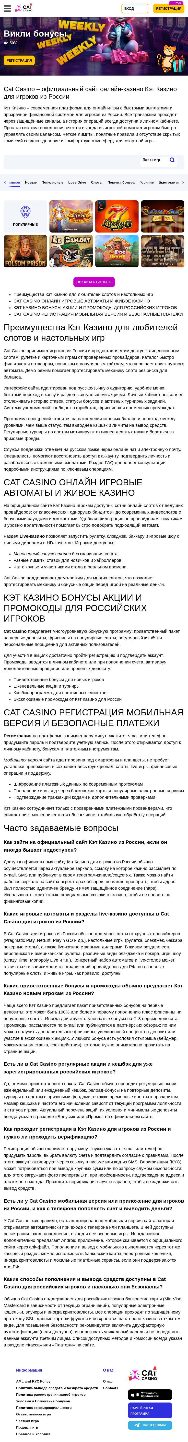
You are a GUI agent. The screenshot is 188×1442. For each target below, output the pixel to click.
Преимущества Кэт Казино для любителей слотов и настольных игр (83, 294)
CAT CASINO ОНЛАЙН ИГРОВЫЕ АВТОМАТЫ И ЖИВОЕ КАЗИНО (81, 301)
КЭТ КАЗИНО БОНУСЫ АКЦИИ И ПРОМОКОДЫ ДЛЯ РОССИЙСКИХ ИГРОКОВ (95, 307)
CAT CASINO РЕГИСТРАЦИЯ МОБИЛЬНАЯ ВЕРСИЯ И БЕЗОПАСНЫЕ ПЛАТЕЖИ (98, 314)
